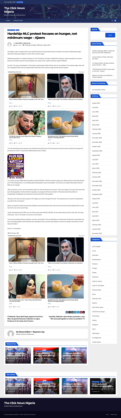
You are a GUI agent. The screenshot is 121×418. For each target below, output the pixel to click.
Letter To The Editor (98, 285)
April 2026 (95, 120)
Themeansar (32, 414)
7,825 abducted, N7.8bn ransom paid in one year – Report (102, 386)
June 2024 (95, 207)
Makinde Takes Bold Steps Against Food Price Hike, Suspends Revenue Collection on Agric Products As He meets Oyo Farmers (25, 319)
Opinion (94, 303)
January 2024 (96, 229)
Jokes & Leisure (97, 281)
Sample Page (18, 20)
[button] (112, 20)
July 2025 (95, 159)
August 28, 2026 (13, 389)
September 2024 (97, 194)
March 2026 (95, 125)
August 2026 (96, 103)
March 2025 (95, 168)
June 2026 (95, 112)
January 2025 (96, 177)
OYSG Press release (98, 311)
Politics (22, 351)
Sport (93, 329)
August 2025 (96, 155)
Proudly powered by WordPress (11, 414)
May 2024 (95, 211)
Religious (95, 324)
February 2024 (96, 224)
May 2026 (95, 116)
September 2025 (97, 151)
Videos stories (96, 342)
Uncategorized (96, 337)
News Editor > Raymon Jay (22, 43)
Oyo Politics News (97, 307)
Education (95, 255)
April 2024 (95, 216)
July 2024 (95, 203)
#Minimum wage (42, 45)
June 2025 (95, 164)
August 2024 (96, 198)
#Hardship (27, 45)
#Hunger (33, 45)
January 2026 (96, 133)
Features (95, 264)
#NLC (49, 45)
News (17, 351)
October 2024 (96, 190)
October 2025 (96, 146)
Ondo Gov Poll (96, 298)
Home (8, 20)
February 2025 (96, 172)
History (94, 272)
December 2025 (97, 138)
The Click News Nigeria (19, 403)
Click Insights (96, 246)
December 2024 (97, 181)
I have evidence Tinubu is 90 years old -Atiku (46, 355)
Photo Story (95, 316)
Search (94, 29)
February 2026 (96, 129)
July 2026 (95, 107)
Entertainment (96, 259)
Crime (94, 251)
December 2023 (97, 233)
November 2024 (97, 185)
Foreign (94, 268)
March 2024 (95, 220)
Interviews (95, 277)
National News (11, 351)
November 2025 (97, 142)
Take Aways (95, 333)
